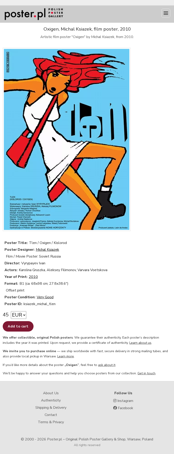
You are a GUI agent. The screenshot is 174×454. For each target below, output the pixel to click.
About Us (51, 393)
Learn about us (140, 342)
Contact (51, 414)
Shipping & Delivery (50, 407)
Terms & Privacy (51, 422)
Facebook (125, 408)
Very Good (45, 297)
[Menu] (165, 13)
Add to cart (18, 326)
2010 (33, 276)
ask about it (106, 365)
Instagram (124, 400)
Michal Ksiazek (47, 249)
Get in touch (146, 373)
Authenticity (51, 400)
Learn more (65, 356)
